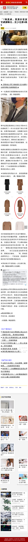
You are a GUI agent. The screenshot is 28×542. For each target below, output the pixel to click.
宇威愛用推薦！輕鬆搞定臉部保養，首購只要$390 (23, 466)
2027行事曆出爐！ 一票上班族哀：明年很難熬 (7, 411)
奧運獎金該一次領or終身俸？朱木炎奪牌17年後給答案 (5, 481)
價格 (20, 387)
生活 (11, 11)
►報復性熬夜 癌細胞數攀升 (10, 349)
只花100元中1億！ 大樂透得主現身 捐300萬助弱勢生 (23, 423)
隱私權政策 (22, 538)
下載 (24, 7)
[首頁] (14, 2)
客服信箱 (6, 538)
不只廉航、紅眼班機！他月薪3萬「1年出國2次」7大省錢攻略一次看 (23, 481)
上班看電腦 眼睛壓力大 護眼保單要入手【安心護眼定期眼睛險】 (7, 469)
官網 (16, 387)
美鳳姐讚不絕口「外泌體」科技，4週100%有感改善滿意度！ (7, 426)
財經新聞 (6, 11)
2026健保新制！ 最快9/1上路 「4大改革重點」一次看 (23, 438)
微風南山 (11, 387)
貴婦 (7, 387)
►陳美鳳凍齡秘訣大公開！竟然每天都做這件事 (12, 352)
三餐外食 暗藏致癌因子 (7, 454)
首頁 (1, 11)
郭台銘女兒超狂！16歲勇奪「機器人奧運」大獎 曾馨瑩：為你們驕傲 (5, 438)
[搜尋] (26, 3)
